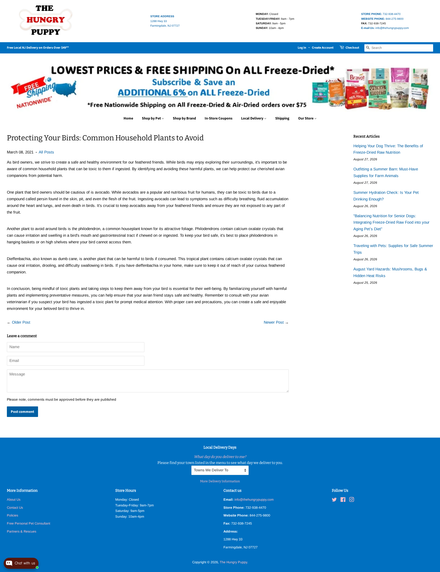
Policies (12, 515)
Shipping (282, 118)
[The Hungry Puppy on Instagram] (351, 500)
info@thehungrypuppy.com (385, 28)
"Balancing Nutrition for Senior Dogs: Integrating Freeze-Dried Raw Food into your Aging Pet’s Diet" (391, 222)
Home (128, 118)
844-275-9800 (382, 18)
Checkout (352, 47)
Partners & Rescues (21, 531)
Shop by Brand (184, 118)
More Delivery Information (220, 481)
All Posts (46, 152)
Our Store (306, 118)
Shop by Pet (152, 118)
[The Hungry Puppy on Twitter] (334, 500)
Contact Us (15, 507)
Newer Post (274, 322)
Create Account (322, 47)
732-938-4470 (381, 14)
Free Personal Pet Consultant (28, 523)
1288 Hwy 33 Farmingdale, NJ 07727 (165, 21)
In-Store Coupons (218, 118)
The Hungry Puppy (233, 562)
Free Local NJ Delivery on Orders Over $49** (38, 47)
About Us (13, 499)
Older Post (21, 322)
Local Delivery (252, 118)
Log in (302, 47)
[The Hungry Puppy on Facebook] (343, 500)
